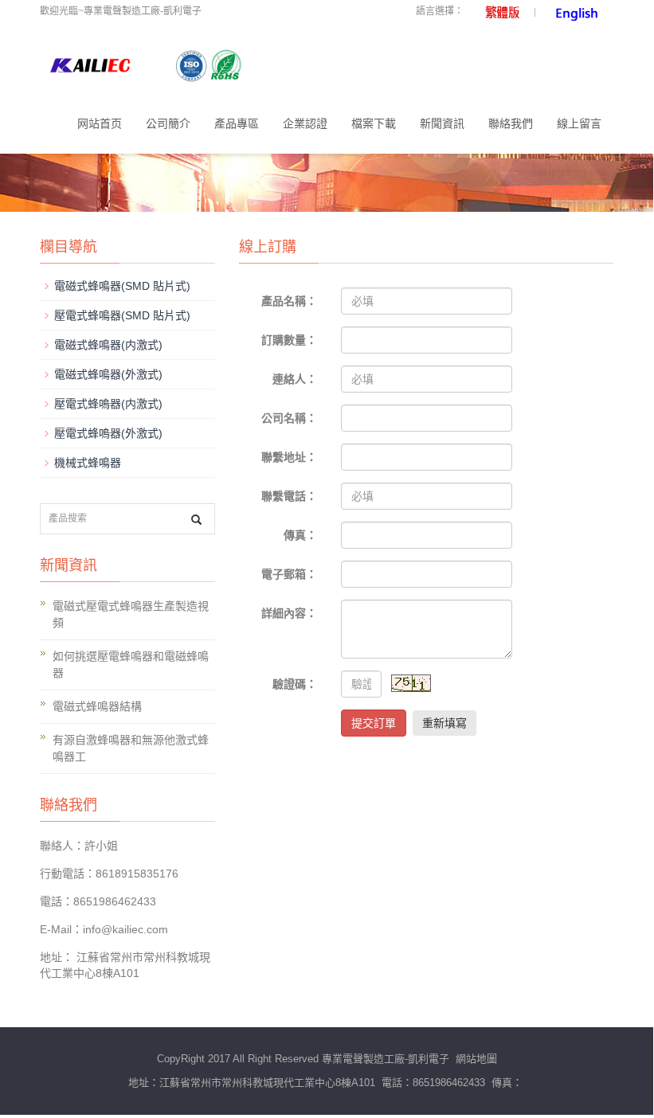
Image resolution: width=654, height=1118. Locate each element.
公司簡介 (168, 123)
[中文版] (497, 11)
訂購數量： (289, 340)
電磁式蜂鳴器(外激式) (108, 374)
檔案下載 (373, 123)
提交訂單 (373, 723)
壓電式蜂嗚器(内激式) (108, 403)
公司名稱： (289, 418)
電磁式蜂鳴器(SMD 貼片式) (122, 286)
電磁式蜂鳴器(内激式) (108, 344)
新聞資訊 (442, 123)
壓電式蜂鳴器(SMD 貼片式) (122, 315)
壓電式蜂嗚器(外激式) (108, 433)
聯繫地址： (289, 457)
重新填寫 (444, 723)
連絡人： (294, 379)
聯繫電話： (289, 496)
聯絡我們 (510, 123)
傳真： (300, 535)
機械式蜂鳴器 (87, 462)
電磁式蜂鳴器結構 (97, 706)
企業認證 (305, 123)
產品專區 (236, 123)
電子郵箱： (289, 574)
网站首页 (99, 123)
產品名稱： (289, 301)
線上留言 (579, 123)
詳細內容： (289, 613)
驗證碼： (294, 684)
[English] (574, 11)
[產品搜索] (196, 519)
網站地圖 (476, 1059)
